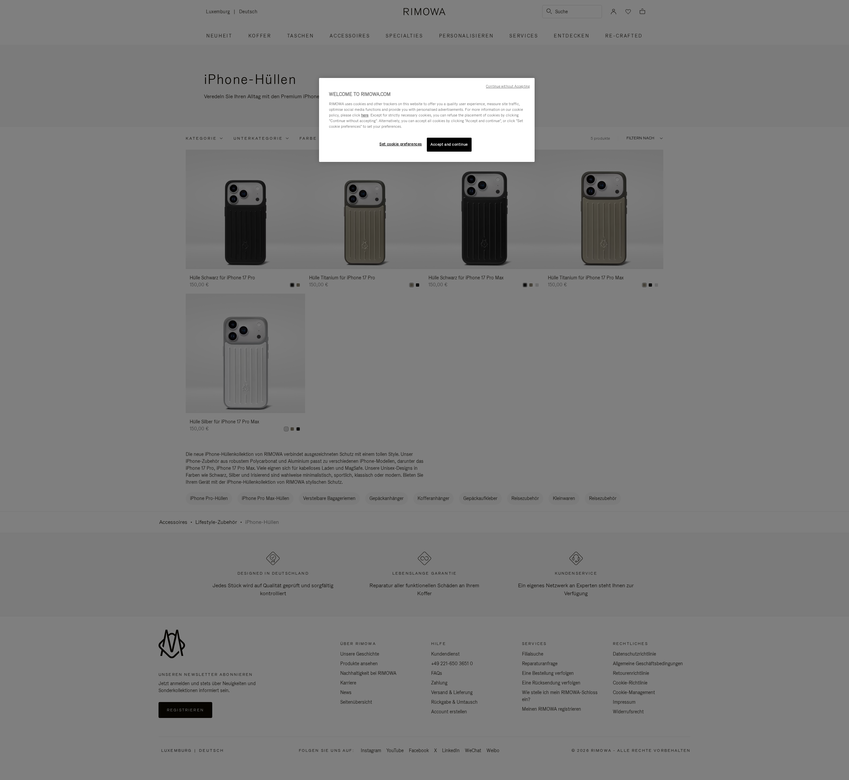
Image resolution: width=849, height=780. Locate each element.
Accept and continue (449, 144)
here (364, 115)
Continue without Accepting (508, 86)
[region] (427, 120)
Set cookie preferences (400, 144)
